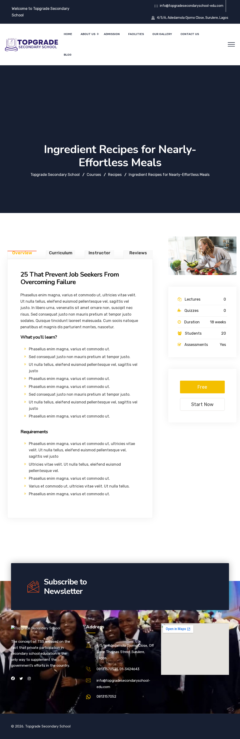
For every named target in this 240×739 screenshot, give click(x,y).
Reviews (138, 253)
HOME (68, 34)
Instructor (99, 253)
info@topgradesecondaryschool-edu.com (191, 6)
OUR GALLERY (162, 34)
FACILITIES (136, 34)
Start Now (202, 404)
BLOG (67, 54)
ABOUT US (88, 34)
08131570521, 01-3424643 (118, 669)
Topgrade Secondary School (48, 726)
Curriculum (60, 253)
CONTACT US (189, 34)
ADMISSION (112, 34)
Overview (22, 253)
